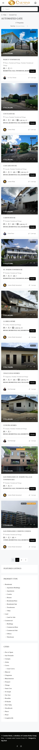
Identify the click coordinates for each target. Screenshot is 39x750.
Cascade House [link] (10, 166)
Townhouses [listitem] (11, 607)
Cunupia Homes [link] (9, 425)
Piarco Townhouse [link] (11, 59)
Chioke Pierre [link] (11, 233)
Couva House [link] (9, 114)
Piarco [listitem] (7, 711)
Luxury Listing (21, 449)
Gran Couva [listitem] (11, 668)
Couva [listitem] (7, 665)
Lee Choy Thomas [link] (12, 77)
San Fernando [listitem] (9, 655)
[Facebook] (17, 746)
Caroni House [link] (9, 218)
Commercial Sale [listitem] (12, 630)
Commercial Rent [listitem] (12, 627)
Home (4, 15)
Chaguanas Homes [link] (11, 373)
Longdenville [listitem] (9, 718)
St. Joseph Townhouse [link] (12, 269)
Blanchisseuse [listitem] (9, 678)
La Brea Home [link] (9, 321)
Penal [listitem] (6, 715)
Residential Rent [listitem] (12, 601)
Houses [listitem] (9, 597)
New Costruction (30, 449)
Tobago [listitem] (7, 685)
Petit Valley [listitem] (8, 705)
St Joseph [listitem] (8, 691)
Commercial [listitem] (9, 620)
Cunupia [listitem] (7, 659)
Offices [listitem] (9, 634)
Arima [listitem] (7, 662)
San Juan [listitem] (8, 695)
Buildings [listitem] (10, 624)
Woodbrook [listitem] (8, 708)
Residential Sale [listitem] (12, 604)
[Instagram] (21, 746)
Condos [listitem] (9, 594)
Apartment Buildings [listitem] (13, 587)
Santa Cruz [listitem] (8, 688)
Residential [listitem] (8, 584)
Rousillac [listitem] (8, 698)
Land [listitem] (6, 614)
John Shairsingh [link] (11, 389)
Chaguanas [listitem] (8, 675)
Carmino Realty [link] (11, 129)
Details (32, 71)
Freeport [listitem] (7, 682)
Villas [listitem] (8, 610)
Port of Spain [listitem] (9, 652)
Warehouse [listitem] (10, 637)
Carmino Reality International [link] (15, 285)
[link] (19, 42)
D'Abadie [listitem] (8, 701)
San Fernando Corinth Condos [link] (17, 531)
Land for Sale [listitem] (11, 617)
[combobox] (22, 26)
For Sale (33, 31)
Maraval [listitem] (7, 672)
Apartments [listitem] (10, 591)
